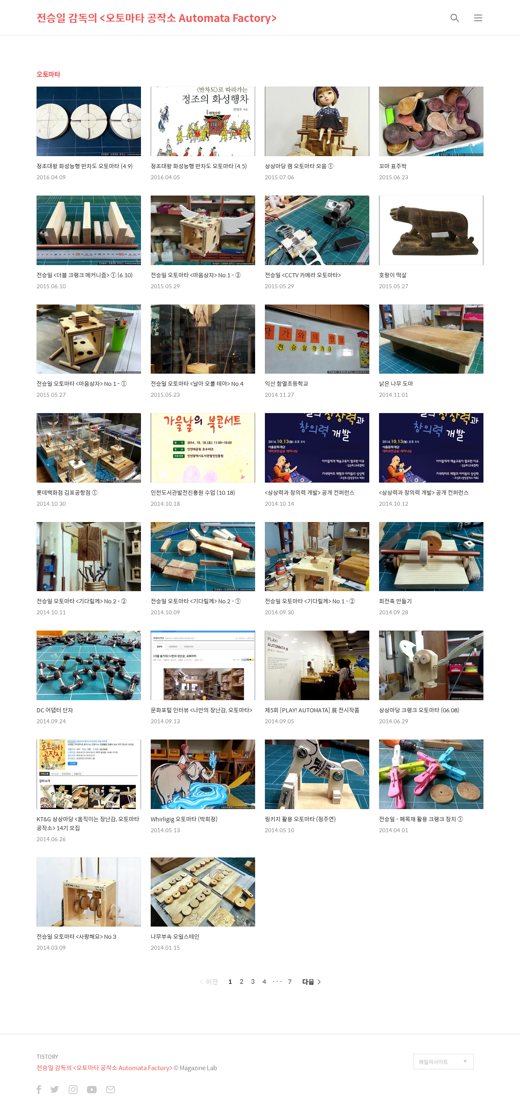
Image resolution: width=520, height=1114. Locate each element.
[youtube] (92, 1090)
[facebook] (39, 1090)
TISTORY (47, 1056)
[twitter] (54, 1090)
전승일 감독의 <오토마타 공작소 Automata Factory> (157, 17)
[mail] (110, 1090)
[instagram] (73, 1090)
